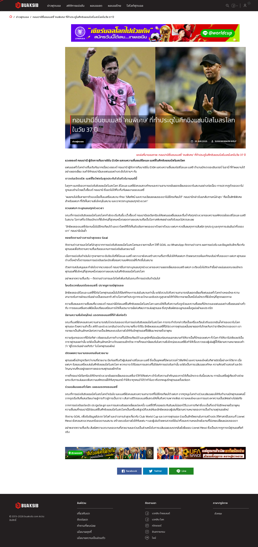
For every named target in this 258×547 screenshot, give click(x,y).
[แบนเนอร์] (155, 33)
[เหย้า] (10, 17)
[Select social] (234, 6)
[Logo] (26, 6)
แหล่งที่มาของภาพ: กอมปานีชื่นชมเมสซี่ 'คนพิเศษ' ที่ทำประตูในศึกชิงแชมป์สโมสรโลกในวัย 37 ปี (191, 155)
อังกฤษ (218, 513)
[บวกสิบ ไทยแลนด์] (233, 6)
